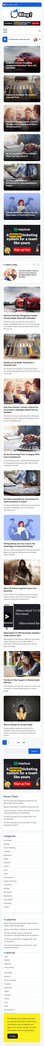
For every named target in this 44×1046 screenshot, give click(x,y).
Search (34, 751)
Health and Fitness (10, 881)
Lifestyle (6, 888)
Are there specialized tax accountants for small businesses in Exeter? (21, 183)
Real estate (8, 892)
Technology (7, 903)
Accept (12, 1036)
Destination (8, 855)
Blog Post (7, 964)
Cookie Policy (29, 1030)
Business (7, 844)
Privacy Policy (9, 967)
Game (6, 873)
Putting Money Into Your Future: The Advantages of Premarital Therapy (22, 214)
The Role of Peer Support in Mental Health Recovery (22, 681)
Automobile (8, 840)
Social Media (8, 899)
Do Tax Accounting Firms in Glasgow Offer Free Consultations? (21, 155)
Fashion (6, 866)
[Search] (40, 31)
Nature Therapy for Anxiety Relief (18, 724)
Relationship (8, 896)
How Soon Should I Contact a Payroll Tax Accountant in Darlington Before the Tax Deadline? (21, 124)
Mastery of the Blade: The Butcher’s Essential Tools (21, 96)
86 (18, 742)
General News (8, 877)
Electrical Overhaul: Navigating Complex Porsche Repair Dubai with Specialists (21, 65)
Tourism (6, 907)
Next (23, 742)
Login (6, 956)
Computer (7, 851)
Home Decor (8, 884)
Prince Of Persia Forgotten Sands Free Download (20, 589)
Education (7, 862)
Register (7, 960)
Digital (6, 859)
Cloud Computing (9, 847)
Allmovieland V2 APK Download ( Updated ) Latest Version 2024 (22, 634)
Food (5, 870)
